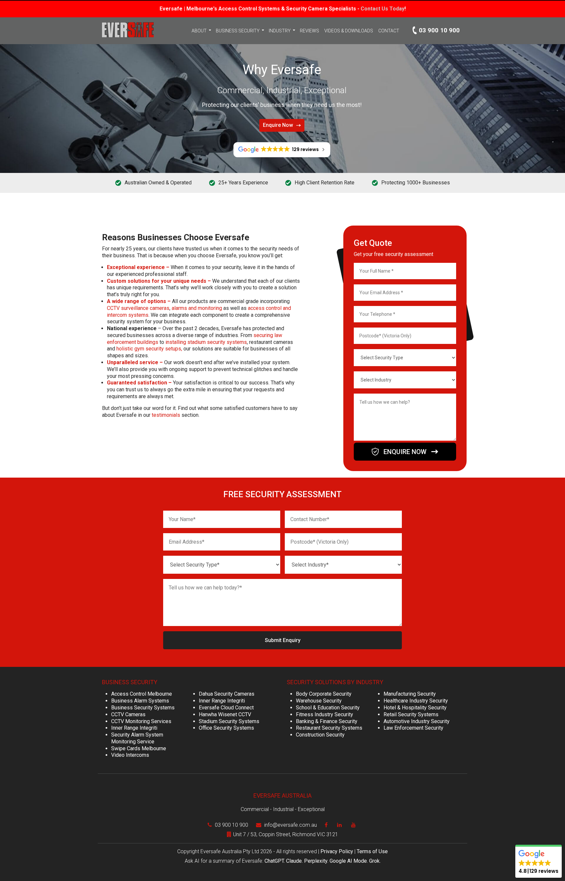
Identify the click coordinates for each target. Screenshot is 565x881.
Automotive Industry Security (417, 721)
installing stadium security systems (206, 342)
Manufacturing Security (410, 694)
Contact (388, 30)
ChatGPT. (275, 861)
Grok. (375, 861)
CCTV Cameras (128, 714)
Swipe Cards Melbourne (138, 748)
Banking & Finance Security (326, 721)
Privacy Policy (336, 851)
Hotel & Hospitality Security (415, 707)
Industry (280, 30)
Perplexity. (317, 861)
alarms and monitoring (197, 308)
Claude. (295, 861)
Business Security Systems (143, 707)
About (199, 30)
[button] (538, 862)
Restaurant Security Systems (329, 728)
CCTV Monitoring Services (141, 721)
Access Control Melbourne (141, 694)
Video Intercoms (130, 755)
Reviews (309, 30)
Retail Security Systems (411, 714)
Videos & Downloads (348, 30)
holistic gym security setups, (149, 349)
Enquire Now (278, 125)
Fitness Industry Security (324, 714)
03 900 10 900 (439, 30)
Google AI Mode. (349, 861)
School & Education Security (328, 707)
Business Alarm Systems (140, 701)
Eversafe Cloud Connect (226, 707)
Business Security (238, 30)
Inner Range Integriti (134, 728)
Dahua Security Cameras (226, 694)
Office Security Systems (226, 728)
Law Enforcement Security (413, 728)
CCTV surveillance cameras (138, 308)
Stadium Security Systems (229, 721)
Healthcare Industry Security (416, 701)
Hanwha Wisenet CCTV (225, 714)
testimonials (166, 415)
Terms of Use (372, 851)
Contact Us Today (382, 9)
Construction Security (320, 735)
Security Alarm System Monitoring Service (137, 738)
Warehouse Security (319, 701)
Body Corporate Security (323, 694)
